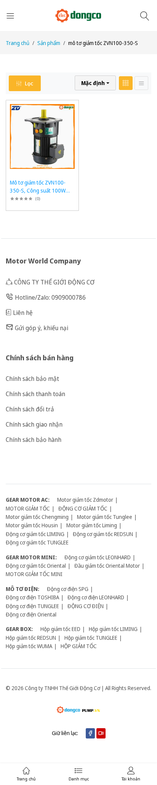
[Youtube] (101, 733)
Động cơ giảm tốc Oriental (36, 565)
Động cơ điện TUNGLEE (32, 606)
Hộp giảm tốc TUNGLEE (90, 637)
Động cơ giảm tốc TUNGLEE (37, 542)
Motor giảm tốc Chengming (37, 516)
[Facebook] (90, 733)
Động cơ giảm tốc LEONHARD (97, 557)
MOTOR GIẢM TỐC (28, 508)
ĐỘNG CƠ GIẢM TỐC (82, 508)
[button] (95, 82)
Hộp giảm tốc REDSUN (31, 637)
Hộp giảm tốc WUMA (29, 646)
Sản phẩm (48, 43)
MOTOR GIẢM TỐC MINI (34, 574)
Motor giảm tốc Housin (32, 525)
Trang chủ (17, 43)
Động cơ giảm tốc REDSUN (103, 534)
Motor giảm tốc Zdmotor (85, 499)
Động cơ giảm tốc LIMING (35, 534)
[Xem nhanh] (72, 107)
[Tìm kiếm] (145, 16)
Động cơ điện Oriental (31, 614)
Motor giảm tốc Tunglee (104, 516)
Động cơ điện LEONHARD (95, 597)
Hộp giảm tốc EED (60, 628)
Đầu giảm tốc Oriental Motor (107, 565)
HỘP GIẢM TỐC (79, 646)
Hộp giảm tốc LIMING (113, 628)
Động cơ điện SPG (67, 588)
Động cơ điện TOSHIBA (32, 597)
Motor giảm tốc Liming (91, 525)
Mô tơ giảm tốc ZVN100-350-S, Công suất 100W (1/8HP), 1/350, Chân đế (38, 190)
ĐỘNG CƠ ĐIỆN (85, 606)
